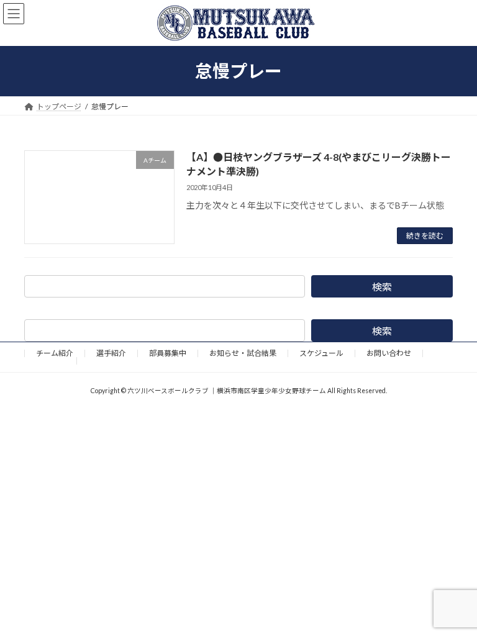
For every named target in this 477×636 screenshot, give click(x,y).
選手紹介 (111, 353)
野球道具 (50, 360)
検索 (382, 287)
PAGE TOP (454, 603)
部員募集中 (167, 353)
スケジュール (321, 353)
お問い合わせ (388, 353)
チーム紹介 (54, 353)
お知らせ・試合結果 (242, 353)
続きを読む (424, 235)
